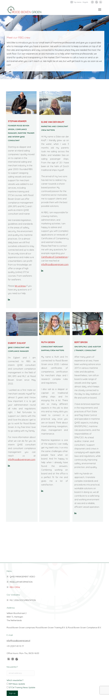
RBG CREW (15, 587)
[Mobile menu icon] (99, 9)
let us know (20, 286)
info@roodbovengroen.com (21, 459)
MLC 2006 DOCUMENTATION (23, 600)
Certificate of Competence (54, 257)
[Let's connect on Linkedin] (42, 270)
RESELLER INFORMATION (21, 582)
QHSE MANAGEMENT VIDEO (22, 576)
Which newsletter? (15, 680)
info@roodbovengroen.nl (18, 640)
